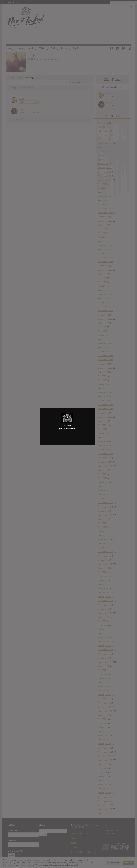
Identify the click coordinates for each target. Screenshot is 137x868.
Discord (71, 428)
